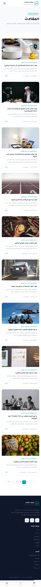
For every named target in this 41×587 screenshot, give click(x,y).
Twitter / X (36, 561)
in (37, 520)
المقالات (37, 542)
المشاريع (36, 536)
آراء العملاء (36, 539)
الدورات (37, 546)
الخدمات (37, 533)
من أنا (37, 530)
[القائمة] (4, 3)
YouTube (37, 565)
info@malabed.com (34, 555)
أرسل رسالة (36, 568)
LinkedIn (37, 558)
